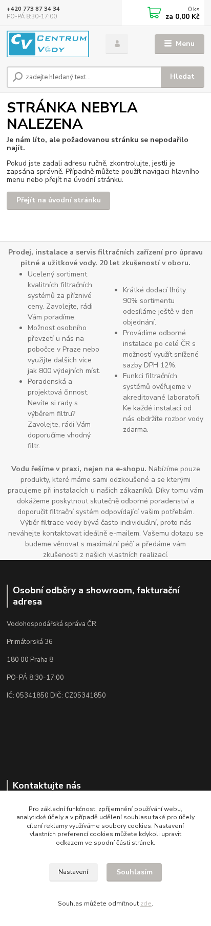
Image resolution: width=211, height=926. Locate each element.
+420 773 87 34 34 (33, 9)
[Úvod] (48, 44)
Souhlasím (134, 872)
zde (146, 903)
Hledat (182, 76)
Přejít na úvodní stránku (58, 200)
